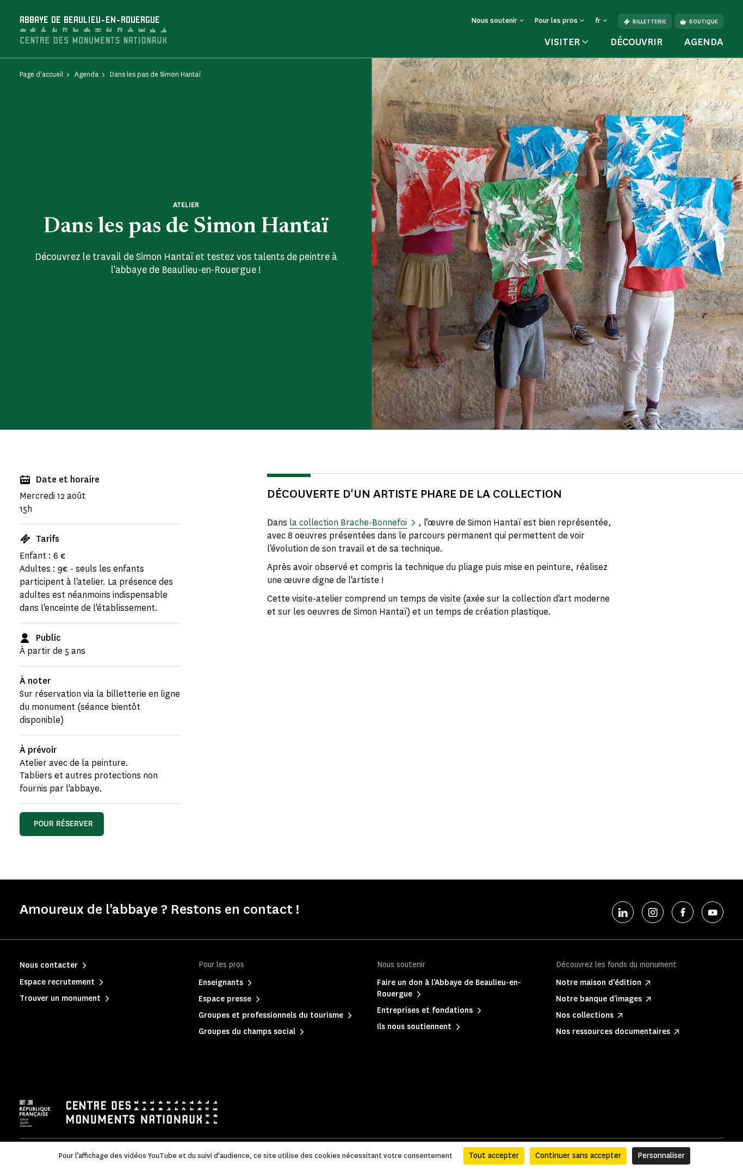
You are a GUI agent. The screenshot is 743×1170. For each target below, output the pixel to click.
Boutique (703, 21)
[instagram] (653, 912)
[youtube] (712, 912)
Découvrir (636, 41)
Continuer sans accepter (578, 1155)
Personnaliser (661, 1155)
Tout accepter (494, 1155)
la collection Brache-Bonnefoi (348, 522)
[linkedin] (623, 912)
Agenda (703, 41)
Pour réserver (63, 824)
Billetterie (649, 21)
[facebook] (683, 912)
